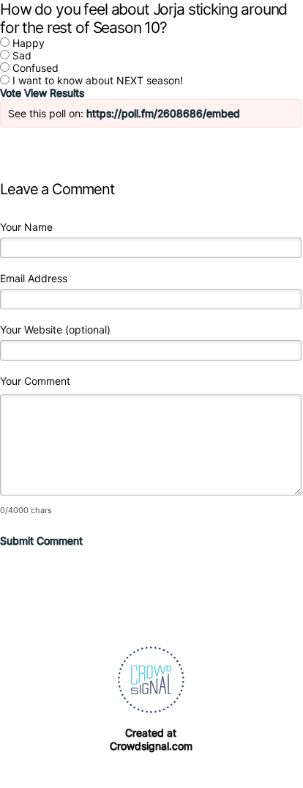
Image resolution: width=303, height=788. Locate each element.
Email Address (33, 278)
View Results (54, 92)
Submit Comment (41, 540)
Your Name (26, 227)
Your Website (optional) (55, 329)
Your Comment (35, 381)
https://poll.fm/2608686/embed (163, 113)
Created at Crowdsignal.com (151, 739)
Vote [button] (12, 92)
